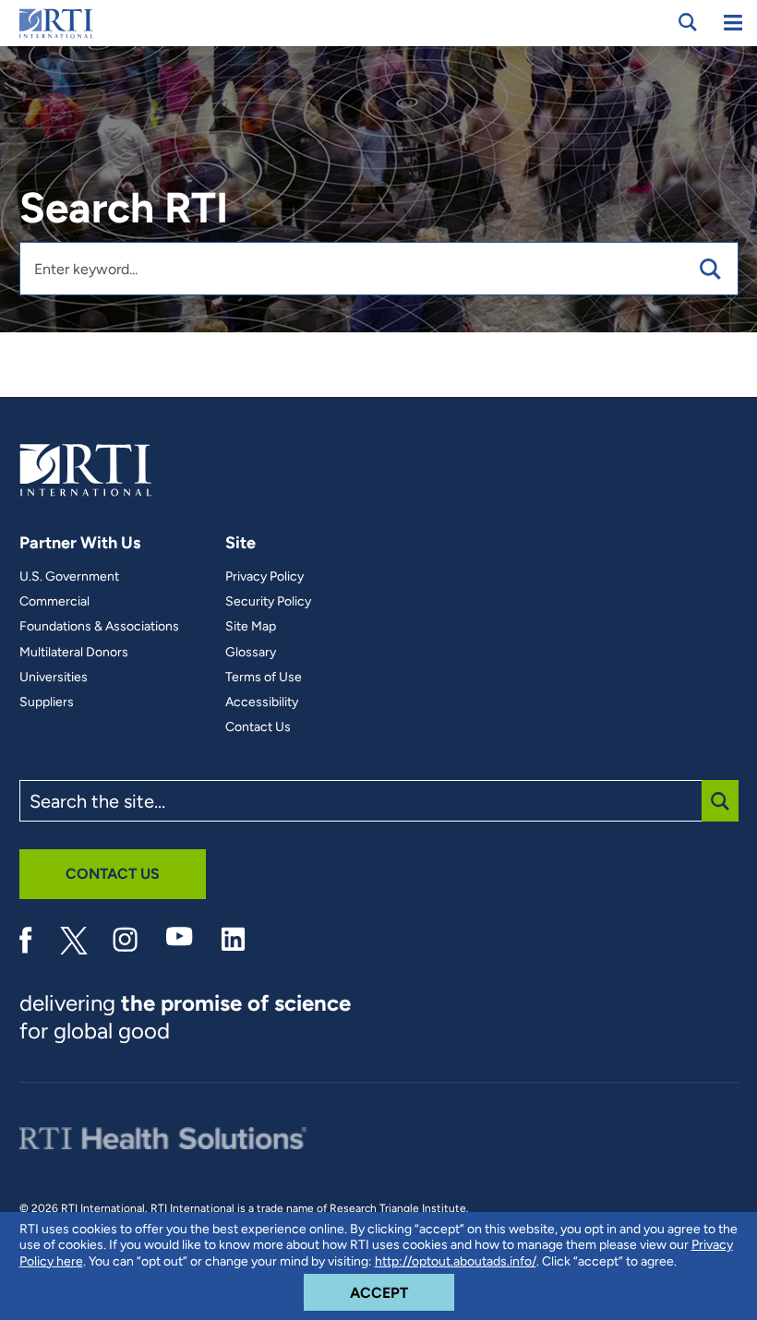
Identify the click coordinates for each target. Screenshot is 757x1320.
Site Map (250, 626)
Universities (53, 677)
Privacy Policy (264, 576)
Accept (402, 1292)
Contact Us (258, 727)
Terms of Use (263, 677)
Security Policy (268, 601)
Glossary (250, 652)
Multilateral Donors (73, 652)
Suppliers (46, 702)
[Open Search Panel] (688, 22)
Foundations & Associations (99, 626)
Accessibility (261, 702)
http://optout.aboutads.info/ (455, 1261)
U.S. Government (69, 576)
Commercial (54, 601)
